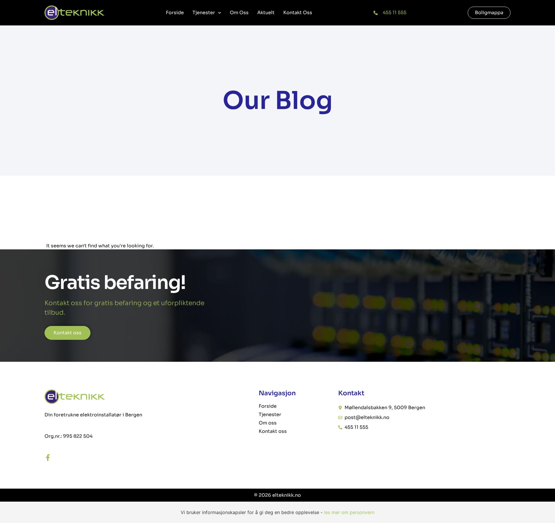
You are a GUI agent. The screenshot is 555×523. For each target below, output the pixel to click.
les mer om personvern (349, 512)
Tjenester (204, 13)
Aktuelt (266, 13)
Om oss (239, 13)
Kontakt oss (297, 13)
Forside (175, 13)
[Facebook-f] (48, 457)
